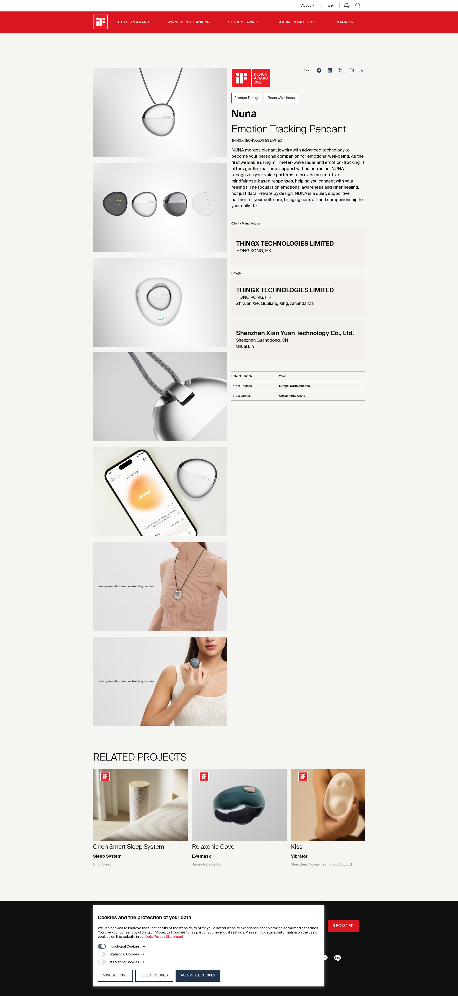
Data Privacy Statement (164, 937)
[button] (347, 5)
